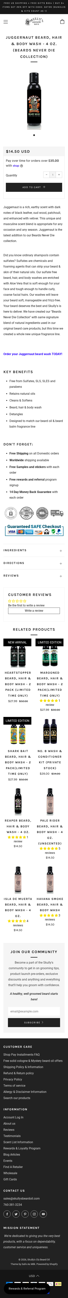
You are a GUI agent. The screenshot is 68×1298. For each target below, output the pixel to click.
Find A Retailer (13, 1167)
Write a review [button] (34, 610)
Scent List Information (18, 1142)
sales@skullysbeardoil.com (21, 1198)
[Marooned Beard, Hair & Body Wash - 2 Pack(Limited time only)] (50, 653)
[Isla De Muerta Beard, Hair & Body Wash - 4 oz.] (18, 879)
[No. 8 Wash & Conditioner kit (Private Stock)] (50, 731)
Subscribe (32, 1022)
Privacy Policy (12, 1079)
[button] (49, 700)
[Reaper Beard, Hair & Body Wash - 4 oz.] (18, 801)
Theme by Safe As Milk (23, 1264)
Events (7, 1161)
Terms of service (14, 1085)
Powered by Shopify (47, 1264)
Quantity (11, 175)
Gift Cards (10, 1179)
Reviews (8, 1130)
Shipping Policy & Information (23, 1067)
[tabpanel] (34, 99)
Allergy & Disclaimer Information (24, 1092)
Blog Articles (11, 1154)
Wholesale (10, 1173)
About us (9, 1123)
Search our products (16, 1098)
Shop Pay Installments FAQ (21, 1054)
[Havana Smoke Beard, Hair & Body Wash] (50, 879)
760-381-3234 (12, 1205)
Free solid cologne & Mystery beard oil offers (33, 1061)
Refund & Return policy (18, 1073)
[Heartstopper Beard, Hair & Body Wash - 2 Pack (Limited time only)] (18, 653)
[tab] (34, 135)
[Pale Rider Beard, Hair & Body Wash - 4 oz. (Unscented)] (50, 801)
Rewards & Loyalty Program (21, 1148)
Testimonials (12, 1136)
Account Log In (13, 1117)
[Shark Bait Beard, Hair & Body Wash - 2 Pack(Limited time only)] (18, 731)
